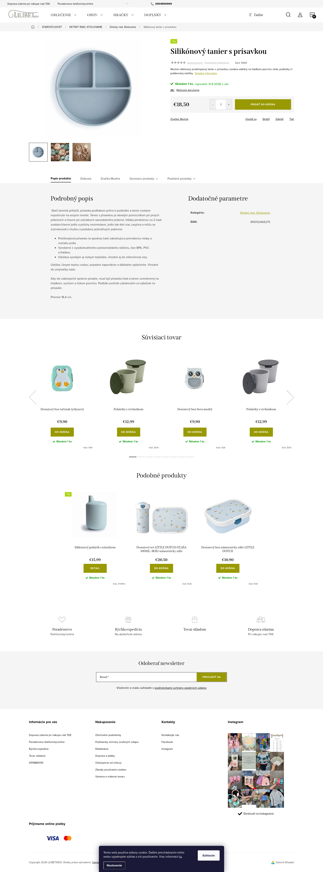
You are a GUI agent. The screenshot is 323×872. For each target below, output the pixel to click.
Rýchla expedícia (38, 749)
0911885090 (36, 763)
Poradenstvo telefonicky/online (75, 4)
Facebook (167, 742)
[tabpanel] (62, 401)
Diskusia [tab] (85, 178)
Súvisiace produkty (142, 178)
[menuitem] (64, 14)
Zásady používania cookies (110, 769)
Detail (95, 568)
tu (180, 856)
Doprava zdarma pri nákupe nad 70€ (28, 4)
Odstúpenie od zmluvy (108, 762)
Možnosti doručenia (187, 90)
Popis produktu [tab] (61, 178)
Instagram (167, 749)
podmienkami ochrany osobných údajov (181, 688)
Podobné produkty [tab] (179, 178)
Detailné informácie (206, 73)
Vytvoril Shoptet (285, 862)
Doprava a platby (105, 755)
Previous (32, 397)
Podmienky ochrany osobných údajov (117, 742)
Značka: (179, 119)
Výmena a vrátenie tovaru (110, 776)
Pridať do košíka (263, 104)
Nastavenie (114, 865)
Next (290, 397)
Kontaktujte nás (170, 735)
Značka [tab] (110, 178)
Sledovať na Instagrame (258, 813)
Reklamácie (101, 749)
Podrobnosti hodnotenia (216, 62)
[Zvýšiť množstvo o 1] (229, 104)
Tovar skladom (37, 756)
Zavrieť (196, 117)
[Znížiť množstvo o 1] (213, 104)
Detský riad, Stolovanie (255, 213)
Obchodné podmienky (108, 735)
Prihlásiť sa (211, 677)
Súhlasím (208, 855)
